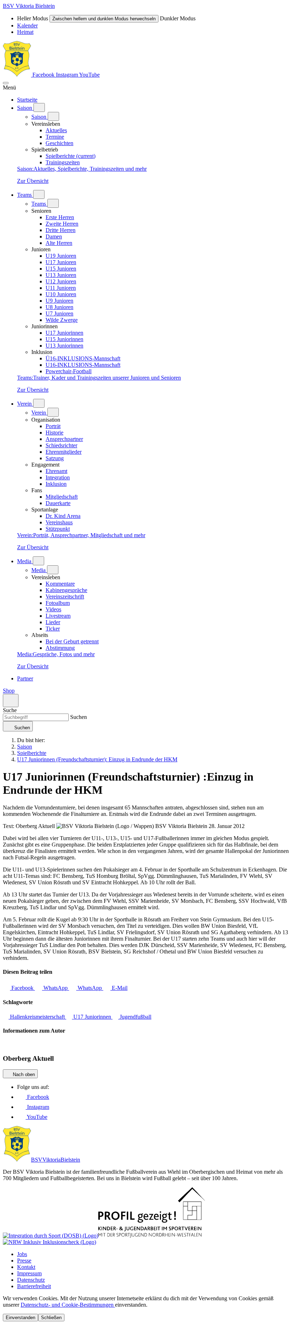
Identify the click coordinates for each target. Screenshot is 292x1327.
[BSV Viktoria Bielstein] (17, 75)
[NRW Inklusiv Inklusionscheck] (49, 1242)
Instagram (67, 75)
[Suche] (11, 700)
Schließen (51, 1317)
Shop (9, 691)
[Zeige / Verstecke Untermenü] (39, 107)
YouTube (89, 75)
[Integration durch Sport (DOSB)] (50, 1236)
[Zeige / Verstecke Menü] (6, 83)
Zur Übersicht (32, 181)
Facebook (43, 75)
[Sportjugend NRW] (151, 1236)
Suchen (78, 717)
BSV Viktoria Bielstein (29, 6)
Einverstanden (20, 1317)
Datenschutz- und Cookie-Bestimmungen (68, 1305)
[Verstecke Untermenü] (53, 116)
